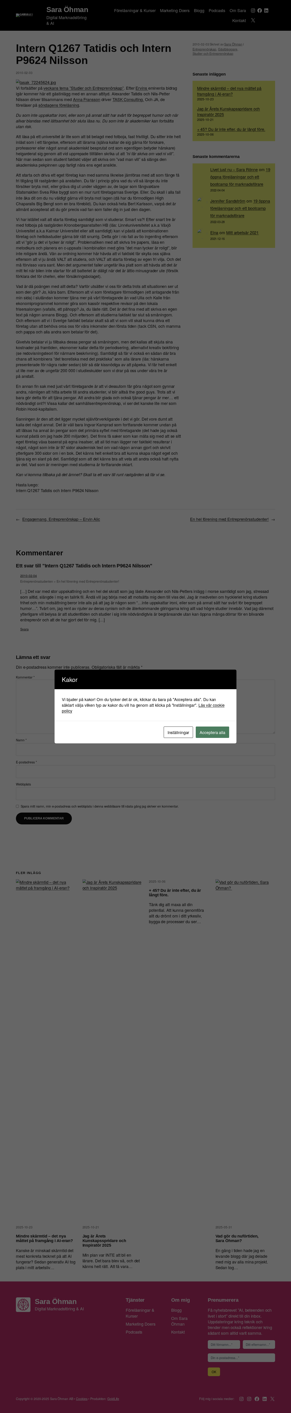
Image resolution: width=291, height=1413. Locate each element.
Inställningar (178, 732)
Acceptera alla (212, 732)
